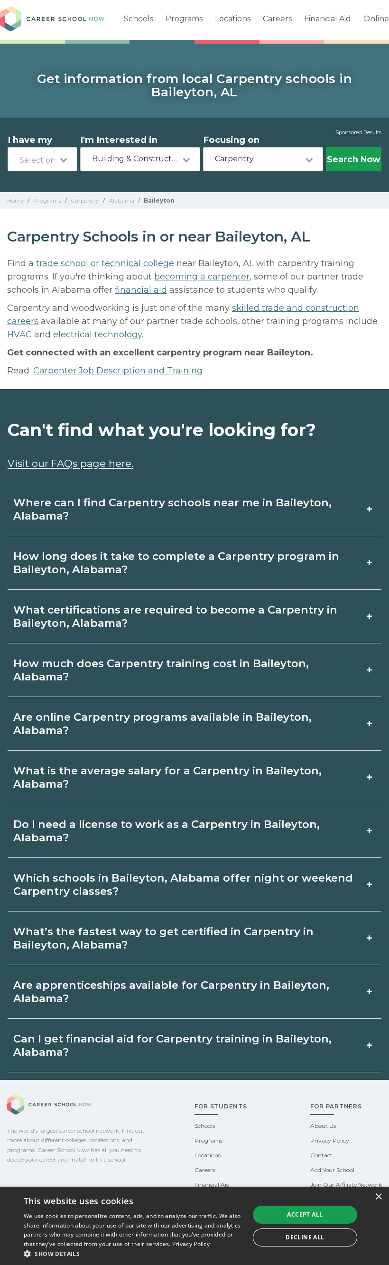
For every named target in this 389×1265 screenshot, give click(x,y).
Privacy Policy (329, 1140)
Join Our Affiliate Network (346, 1184)
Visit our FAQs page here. (70, 463)
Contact (321, 1155)
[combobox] (42, 159)
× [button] (378, 1196)
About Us (323, 1125)
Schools (138, 18)
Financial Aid (327, 18)
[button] (133, 1253)
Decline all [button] (305, 1237)
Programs (184, 18)
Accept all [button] (305, 1214)
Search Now (353, 159)
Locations (232, 18)
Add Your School (332, 1169)
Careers (277, 18)
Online (376, 18)
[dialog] (194, 1226)
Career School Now (52, 20)
